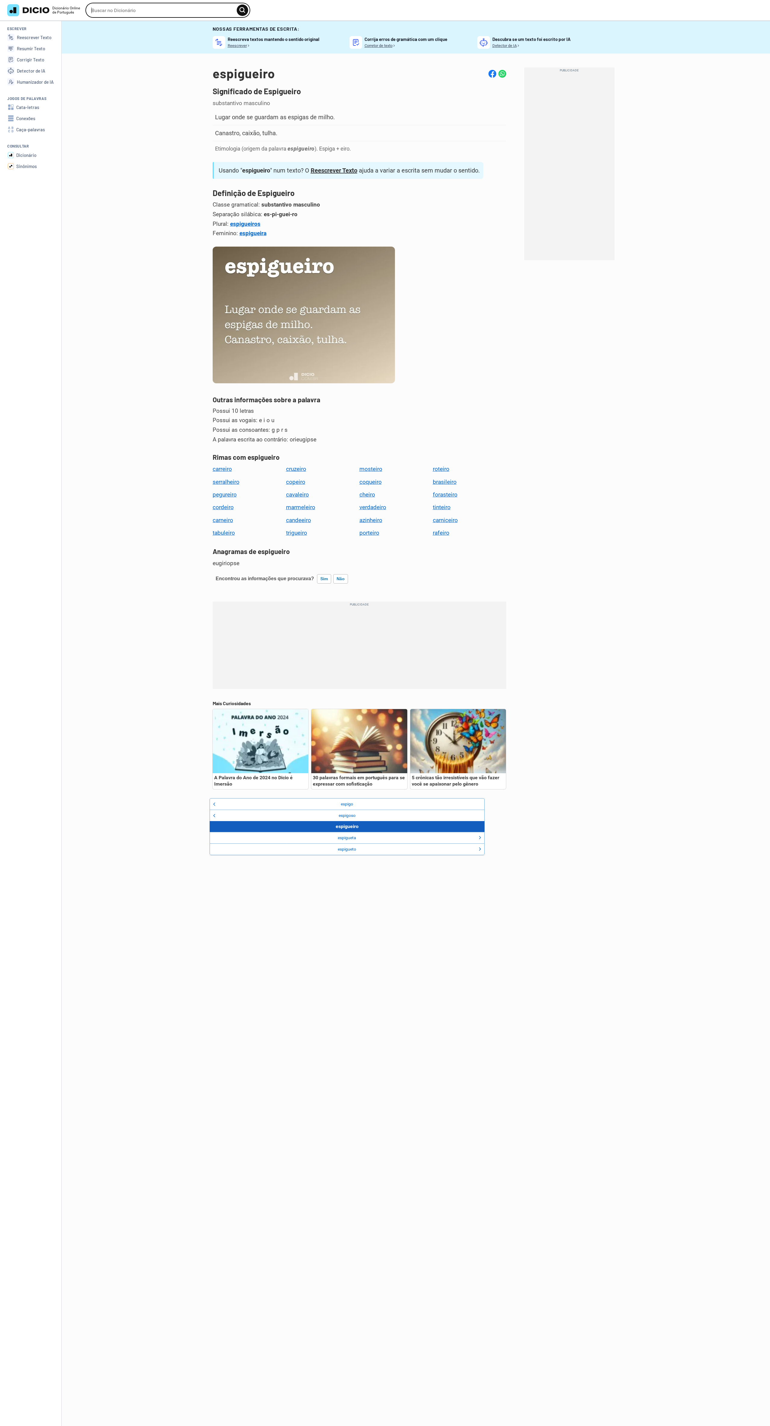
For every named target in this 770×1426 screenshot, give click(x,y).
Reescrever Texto (334, 170)
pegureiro (225, 494)
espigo (347, 804)
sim (324, 578)
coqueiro (370, 482)
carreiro (222, 469)
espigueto (347, 849)
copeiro (295, 482)
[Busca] (242, 10)
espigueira (252, 233)
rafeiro (441, 533)
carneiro (223, 520)
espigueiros (245, 224)
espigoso (347, 815)
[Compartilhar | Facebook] (492, 74)
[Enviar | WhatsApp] (502, 74)
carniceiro (445, 520)
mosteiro (370, 469)
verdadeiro (372, 507)
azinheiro (370, 520)
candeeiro (298, 520)
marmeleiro (300, 507)
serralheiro (226, 482)
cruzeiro (296, 469)
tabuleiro (224, 533)
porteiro (369, 533)
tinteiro (442, 507)
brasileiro (445, 482)
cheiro (367, 494)
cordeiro (223, 507)
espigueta (347, 837)
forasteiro (445, 494)
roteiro (441, 469)
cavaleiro (297, 494)
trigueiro (296, 533)
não (341, 578)
